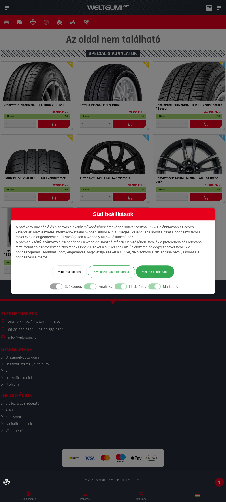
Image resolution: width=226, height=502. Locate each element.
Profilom (12, 384)
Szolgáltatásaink (19, 423)
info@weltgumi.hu (22, 337)
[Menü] (7, 8)
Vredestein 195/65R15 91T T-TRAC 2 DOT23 (34, 105)
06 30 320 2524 (20, 329)
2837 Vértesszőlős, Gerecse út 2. (34, 321)
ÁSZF (10, 410)
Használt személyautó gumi (28, 364)
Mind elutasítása (69, 271)
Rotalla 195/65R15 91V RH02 (100, 105)
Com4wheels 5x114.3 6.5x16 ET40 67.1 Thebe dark (187, 179)
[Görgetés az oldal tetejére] (219, 482)
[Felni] (113, 154)
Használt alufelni (19, 377)
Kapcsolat (13, 417)
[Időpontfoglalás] (209, 8)
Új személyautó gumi (22, 357)
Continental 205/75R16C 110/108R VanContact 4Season (189, 106)
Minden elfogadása (155, 271)
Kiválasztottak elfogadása (111, 271)
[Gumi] (37, 81)
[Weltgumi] (108, 8)
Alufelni (11, 371)
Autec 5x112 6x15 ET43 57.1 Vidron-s (105, 178)
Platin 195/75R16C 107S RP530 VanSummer (35, 178)
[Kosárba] (54, 124)
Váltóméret (14, 430)
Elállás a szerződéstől (23, 403)
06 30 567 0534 (51, 329)
